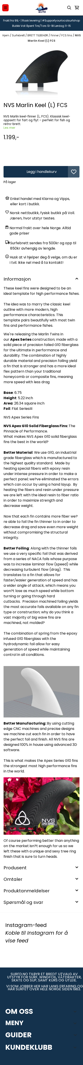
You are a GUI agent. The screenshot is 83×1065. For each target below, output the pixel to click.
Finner (55, 35)
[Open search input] (69, 8)
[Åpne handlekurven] (77, 8)
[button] (73, 171)
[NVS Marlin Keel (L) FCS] (41, 73)
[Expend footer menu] (76, 1023)
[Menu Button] (5, 7)
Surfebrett (18, 35)
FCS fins (67, 35)
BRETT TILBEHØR (38, 35)
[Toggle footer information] (76, 1011)
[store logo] (41, 7)
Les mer (9, 128)
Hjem (6, 35)
